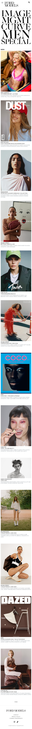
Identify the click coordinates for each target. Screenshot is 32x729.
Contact (16, 714)
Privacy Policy (16, 716)
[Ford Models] (11, 4)
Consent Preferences (16, 718)
